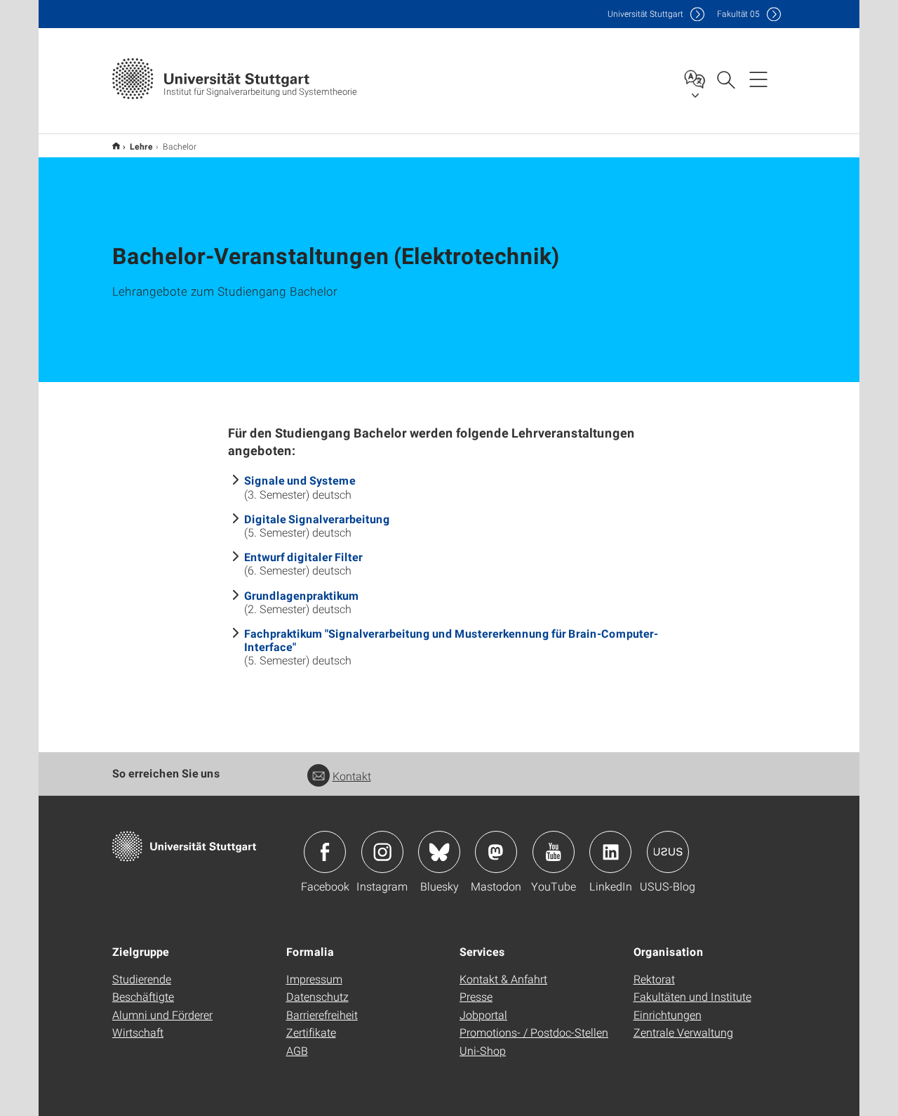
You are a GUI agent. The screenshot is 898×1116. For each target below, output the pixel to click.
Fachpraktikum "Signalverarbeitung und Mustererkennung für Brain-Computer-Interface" (451, 640)
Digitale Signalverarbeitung (317, 518)
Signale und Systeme (300, 480)
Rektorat (654, 978)
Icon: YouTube (553, 852)
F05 (738, 13)
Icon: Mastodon (496, 852)
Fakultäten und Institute (692, 996)
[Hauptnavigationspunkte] (758, 78)
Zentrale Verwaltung (683, 1032)
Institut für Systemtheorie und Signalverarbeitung (116, 145)
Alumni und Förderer (162, 1014)
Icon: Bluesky (439, 852)
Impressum (314, 978)
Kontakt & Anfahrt (503, 978)
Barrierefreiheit (322, 1014)
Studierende (141, 978)
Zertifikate (311, 1032)
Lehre (141, 146)
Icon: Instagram (382, 852)
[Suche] (725, 78)
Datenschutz (317, 996)
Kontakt (352, 775)
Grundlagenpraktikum (301, 595)
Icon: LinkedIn (610, 852)
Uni (645, 13)
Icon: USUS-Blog (668, 852)
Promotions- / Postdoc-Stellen (534, 1032)
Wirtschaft (137, 1032)
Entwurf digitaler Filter (303, 556)
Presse (476, 996)
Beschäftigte (143, 996)
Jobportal (483, 1014)
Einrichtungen (668, 1014)
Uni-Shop (483, 1050)
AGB (297, 1050)
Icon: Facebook (325, 852)
